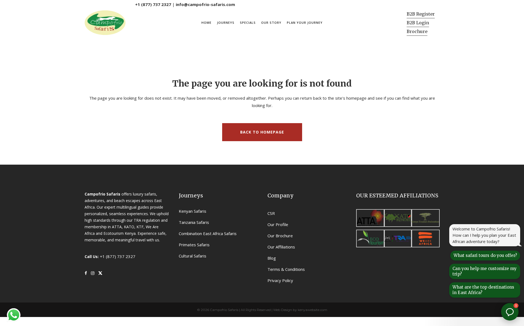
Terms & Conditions (286, 269)
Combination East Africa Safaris (208, 233)
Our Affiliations (281, 247)
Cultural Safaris (192, 256)
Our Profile (277, 224)
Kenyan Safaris (192, 211)
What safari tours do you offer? (485, 255)
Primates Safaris (194, 244)
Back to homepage (262, 132)
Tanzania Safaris (194, 222)
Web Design (282, 310)
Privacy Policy (280, 280)
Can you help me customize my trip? (484, 271)
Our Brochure (280, 235)
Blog (271, 258)
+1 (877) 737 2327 (153, 4)
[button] (510, 312)
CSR (271, 213)
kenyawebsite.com (312, 310)
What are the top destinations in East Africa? (483, 289)
